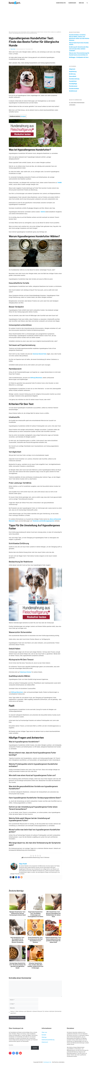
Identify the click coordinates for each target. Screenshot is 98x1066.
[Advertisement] (49, 16)
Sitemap (44, 1037)
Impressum (45, 1042)
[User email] (22, 877)
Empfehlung (72, 71)
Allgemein (72, 69)
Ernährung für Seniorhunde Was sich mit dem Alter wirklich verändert (79, 48)
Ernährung (72, 74)
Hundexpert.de (47, 1062)
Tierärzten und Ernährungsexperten (43, 521)
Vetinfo (43, 211)
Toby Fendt (13, 49)
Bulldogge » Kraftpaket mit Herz (79, 57)
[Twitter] (13, 877)
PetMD (60, 182)
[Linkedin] (16, 877)
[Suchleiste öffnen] (87, 3)
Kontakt (44, 1035)
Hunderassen (72, 2)
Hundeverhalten (61, 2)
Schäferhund (73, 91)
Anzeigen (23, 116)
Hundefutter (73, 81)
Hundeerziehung (74, 79)
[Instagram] (19, 877)
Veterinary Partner (25, 672)
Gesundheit (72, 76)
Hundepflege (73, 83)
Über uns (81, 2)
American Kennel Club (39, 354)
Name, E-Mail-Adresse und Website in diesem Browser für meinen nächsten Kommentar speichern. (35, 1012)
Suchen (11, 1045)
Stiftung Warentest (36, 377)
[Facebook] (11, 877)
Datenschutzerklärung (48, 1039)
